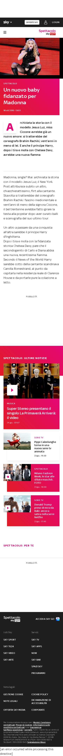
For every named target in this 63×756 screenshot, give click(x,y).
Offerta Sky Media (14, 710)
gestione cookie (13, 694)
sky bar (36, 659)
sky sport (10, 639)
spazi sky (36, 666)
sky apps (36, 646)
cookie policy (39, 694)
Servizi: (35, 632)
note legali (10, 701)
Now (34, 653)
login (55, 22)
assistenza (17, 730)
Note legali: (9, 687)
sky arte (9, 659)
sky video (9, 653)
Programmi (38, 673)
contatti (28, 730)
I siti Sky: (8, 632)
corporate (38, 710)
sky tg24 (9, 646)
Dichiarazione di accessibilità (41, 701)
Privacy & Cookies (24, 725)
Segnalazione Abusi (36, 742)
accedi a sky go (45, 619)
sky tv (35, 639)
